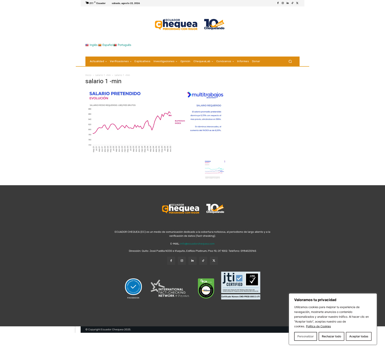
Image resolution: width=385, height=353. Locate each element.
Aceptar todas (358, 336)
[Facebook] (278, 3)
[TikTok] (292, 3)
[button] (290, 61)
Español (107, 45)
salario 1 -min (103, 75)
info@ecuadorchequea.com (197, 243)
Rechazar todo (331, 336)
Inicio (88, 75)
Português (124, 45)
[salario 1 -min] (155, 156)
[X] (297, 3)
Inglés (93, 45)
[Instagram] (282, 3)
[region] (333, 319)
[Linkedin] (287, 3)
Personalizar (305, 336)
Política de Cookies (318, 326)
